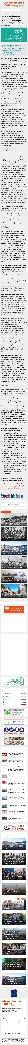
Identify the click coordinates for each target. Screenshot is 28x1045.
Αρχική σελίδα (14, 507)
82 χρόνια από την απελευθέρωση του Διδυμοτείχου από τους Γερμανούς (11, 524)
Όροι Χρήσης (7, 1025)
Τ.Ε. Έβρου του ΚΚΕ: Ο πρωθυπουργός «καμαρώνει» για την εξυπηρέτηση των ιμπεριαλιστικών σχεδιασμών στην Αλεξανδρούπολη (14, 934)
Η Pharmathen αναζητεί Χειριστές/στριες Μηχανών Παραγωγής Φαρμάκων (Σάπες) (12, 552)
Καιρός (20, 1015)
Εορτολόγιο (8, 1020)
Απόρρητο (20, 1022)
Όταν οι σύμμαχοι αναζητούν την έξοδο (16, 775)
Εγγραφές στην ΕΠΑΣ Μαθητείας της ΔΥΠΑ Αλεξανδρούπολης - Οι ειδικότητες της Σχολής (14, 906)
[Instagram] (12, 1034)
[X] (5, 1034)
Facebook (6, 486)
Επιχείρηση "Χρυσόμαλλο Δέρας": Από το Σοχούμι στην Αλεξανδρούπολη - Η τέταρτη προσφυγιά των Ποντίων (14, 580)
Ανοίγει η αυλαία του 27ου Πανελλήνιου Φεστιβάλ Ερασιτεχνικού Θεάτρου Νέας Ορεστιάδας (16, 783)
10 (4, 977)
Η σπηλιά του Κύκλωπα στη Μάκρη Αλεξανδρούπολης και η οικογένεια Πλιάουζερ (13, 595)
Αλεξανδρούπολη (11, 13)
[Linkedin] (9, 1034)
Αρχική (2, 13)
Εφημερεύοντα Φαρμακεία (8, 1018)
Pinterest (17, 488)
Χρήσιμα (8, 1022)
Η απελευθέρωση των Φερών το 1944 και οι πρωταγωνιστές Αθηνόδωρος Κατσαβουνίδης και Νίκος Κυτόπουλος (13, 537)
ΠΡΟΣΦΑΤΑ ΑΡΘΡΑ (8, 749)
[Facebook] (2, 1034)
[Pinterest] (15, 1034)
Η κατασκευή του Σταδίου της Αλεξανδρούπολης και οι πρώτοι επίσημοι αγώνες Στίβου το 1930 (14, 566)
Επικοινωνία (20, 1025)
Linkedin (10, 488)
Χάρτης (20, 1020)
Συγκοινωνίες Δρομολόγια (20, 1018)
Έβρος (6, 13)
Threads (21, 486)
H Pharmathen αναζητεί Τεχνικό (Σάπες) (17, 805)
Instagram (15, 486)
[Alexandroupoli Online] (14, 7)
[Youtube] (19, 1034)
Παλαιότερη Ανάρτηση (14, 504)
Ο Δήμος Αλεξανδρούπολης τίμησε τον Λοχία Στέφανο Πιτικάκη (12, 951)
